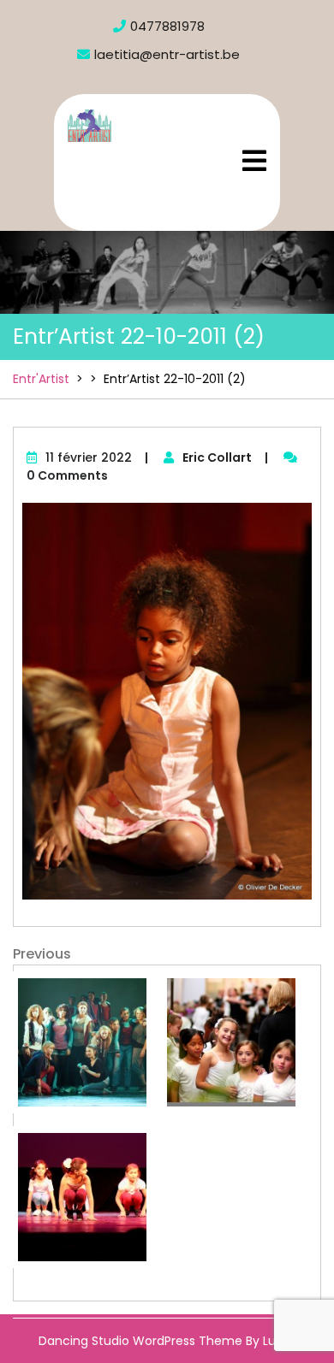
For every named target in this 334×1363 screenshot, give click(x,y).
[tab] (254, 160)
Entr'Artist (136, 158)
